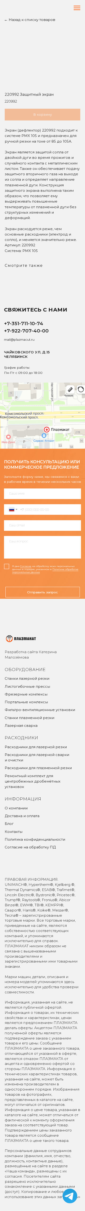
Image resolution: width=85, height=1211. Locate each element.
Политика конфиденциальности (35, 839)
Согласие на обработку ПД (30, 847)
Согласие (25, 566)
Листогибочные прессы (27, 686)
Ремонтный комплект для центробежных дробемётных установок (32, 781)
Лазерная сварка (21, 725)
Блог (9, 823)
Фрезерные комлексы (26, 694)
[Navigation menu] (77, 8)
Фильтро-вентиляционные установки (40, 709)
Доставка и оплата (22, 816)
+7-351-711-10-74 (23, 323)
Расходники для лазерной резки (36, 747)
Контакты (13, 831)
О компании (16, 808)
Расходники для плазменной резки (38, 768)
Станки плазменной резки (29, 717)
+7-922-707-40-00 (26, 331)
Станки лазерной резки (27, 678)
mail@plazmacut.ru (19, 339)
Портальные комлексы (26, 702)
